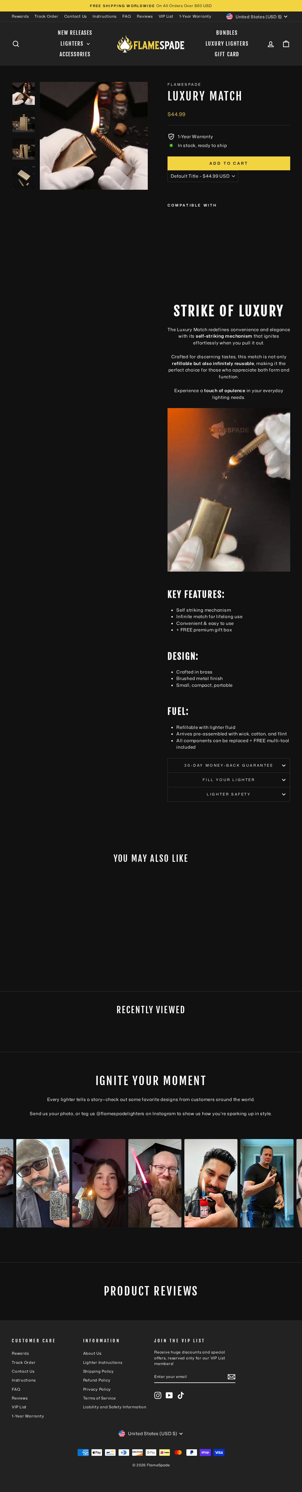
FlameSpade (184, 84)
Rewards (20, 16)
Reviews (144, 16)
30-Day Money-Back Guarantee (228, 765)
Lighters (72, 43)
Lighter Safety (229, 794)
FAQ (126, 16)
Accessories (75, 54)
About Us (92, 1353)
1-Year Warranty (195, 16)
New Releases (75, 32)
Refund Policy (97, 1380)
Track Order (46, 16)
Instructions (104, 16)
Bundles (227, 32)
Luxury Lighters (227, 43)
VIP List (166, 16)
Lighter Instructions (102, 1362)
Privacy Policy (97, 1389)
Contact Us (75, 16)
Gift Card (227, 54)
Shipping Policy (98, 1371)
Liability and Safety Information (115, 1407)
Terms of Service (99, 1398)
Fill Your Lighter (229, 779)
